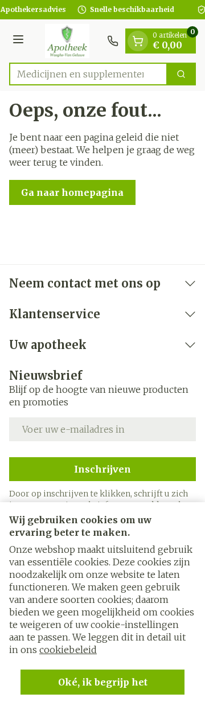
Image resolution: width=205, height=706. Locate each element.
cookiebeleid (68, 649)
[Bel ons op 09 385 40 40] (112, 41)
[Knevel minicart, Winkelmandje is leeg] (138, 41)
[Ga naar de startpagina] (67, 41)
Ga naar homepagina (72, 192)
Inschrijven (102, 469)
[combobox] (88, 74)
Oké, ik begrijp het (102, 682)
